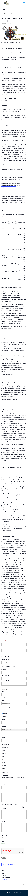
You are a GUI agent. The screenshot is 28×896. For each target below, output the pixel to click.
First (3, 647)
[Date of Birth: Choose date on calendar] (18, 662)
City (3, 686)
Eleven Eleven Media (16, 894)
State (3, 691)
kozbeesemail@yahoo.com (8, 185)
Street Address (5, 675)
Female (5, 713)
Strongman (4, 879)
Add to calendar (9, 864)
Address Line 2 (5, 680)
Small (4, 750)
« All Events (4, 10)
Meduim (5, 753)
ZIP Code (4, 697)
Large (4, 756)
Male (4, 716)
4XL (4, 768)
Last (3, 653)
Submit (3, 857)
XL (4, 759)
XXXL (4, 765)
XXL (4, 762)
